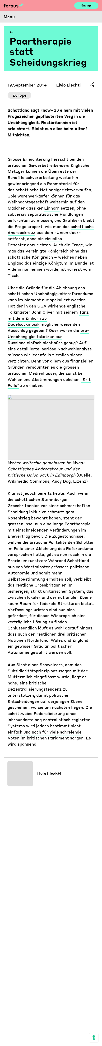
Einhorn (52, 208)
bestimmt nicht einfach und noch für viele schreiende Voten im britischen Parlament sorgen (45, 732)
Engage (86, 5)
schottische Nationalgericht (43, 189)
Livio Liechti (68, 84)
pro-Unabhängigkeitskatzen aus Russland (48, 336)
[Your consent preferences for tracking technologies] (93, 1037)
